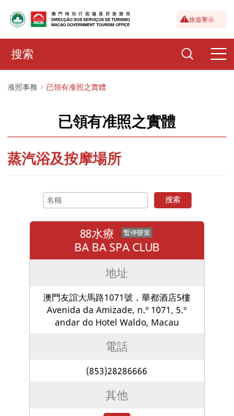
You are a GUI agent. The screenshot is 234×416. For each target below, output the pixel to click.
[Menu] (218, 54)
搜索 (172, 199)
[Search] (187, 54)
